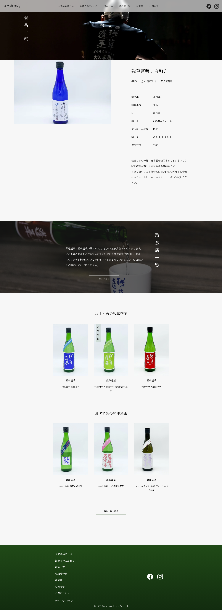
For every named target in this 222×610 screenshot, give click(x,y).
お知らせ (153, 6)
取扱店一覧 (124, 6)
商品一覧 (108, 6)
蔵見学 (139, 6)
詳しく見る (104, 279)
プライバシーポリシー (65, 600)
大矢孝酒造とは (66, 6)
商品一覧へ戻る (111, 510)
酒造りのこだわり (89, 6)
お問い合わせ (62, 593)
